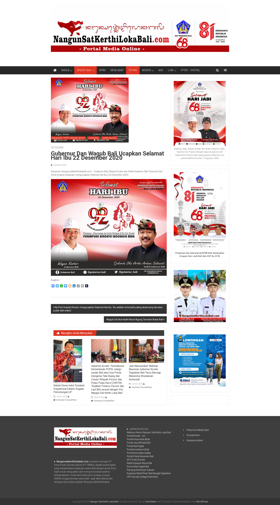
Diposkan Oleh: (60, 165)
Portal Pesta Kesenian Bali (140, 456)
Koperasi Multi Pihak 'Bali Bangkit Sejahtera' (149, 473)
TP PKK (132, 70)
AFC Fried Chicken (136, 459)
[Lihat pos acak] (225, 70)
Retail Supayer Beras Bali (139, 463)
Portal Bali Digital (135, 446)
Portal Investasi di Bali (138, 449)
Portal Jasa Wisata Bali (138, 442)
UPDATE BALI (84, 70)
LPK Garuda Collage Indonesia (142, 476)
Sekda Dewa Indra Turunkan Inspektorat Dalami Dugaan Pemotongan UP (69, 389)
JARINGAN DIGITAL (149, 453)
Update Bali (93, 138)
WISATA (146, 70)
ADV (160, 70)
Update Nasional (109, 138)
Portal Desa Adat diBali (138, 439)
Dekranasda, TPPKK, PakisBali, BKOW (68, 138)
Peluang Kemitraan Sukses (140, 470)
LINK (171, 70)
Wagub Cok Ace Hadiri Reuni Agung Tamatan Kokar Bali (134, 319)
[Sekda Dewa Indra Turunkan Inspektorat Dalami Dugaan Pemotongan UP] (67, 360)
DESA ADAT (117, 70)
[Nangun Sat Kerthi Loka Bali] (55, 70)
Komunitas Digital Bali (138, 466)
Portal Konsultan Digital (139, 453)
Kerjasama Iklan (195, 440)
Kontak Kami (193, 435)
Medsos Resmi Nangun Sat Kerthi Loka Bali (149, 432)
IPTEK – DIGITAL (190, 70)
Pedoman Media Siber (198, 430)
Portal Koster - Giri (136, 436)
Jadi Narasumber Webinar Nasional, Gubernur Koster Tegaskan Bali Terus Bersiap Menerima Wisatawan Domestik (145, 372)
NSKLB (65, 70)
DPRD (102, 70)
